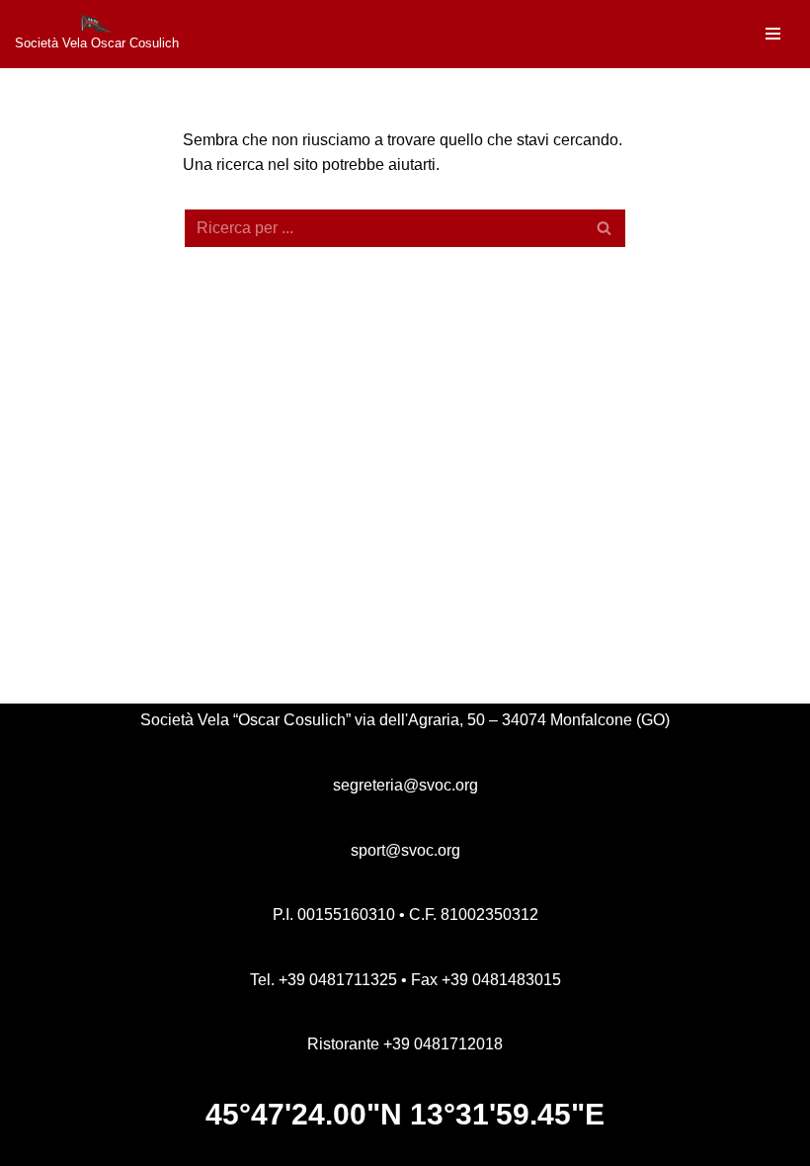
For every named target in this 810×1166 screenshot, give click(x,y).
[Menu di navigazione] (773, 33)
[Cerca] (605, 228)
